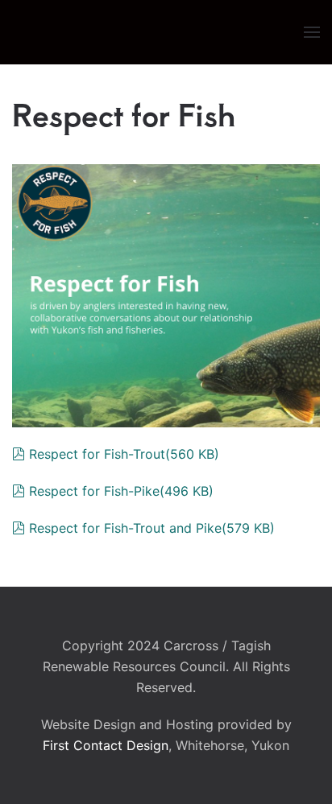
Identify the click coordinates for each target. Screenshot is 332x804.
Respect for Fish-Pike (121, 491)
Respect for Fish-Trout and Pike (151, 528)
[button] (312, 32)
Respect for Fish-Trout (123, 454)
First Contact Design (105, 745)
